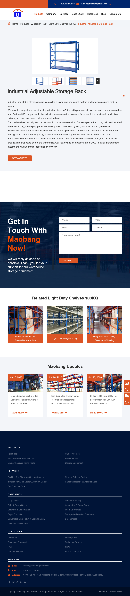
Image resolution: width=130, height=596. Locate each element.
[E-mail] (127, 383)
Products (38, 14)
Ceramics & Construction (19, 510)
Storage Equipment (74, 463)
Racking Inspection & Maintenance (81, 482)
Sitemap (103, 591)
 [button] (32, 81)
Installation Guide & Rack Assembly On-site (27, 482)
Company (51, 14)
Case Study (78, 14)
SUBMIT (68, 260)
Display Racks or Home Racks (21, 463)
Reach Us (13, 559)
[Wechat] (127, 396)
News (67, 547)
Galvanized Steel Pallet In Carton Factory (26, 519)
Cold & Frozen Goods (17, 505)
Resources (92, 14)
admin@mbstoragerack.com (94, 4)
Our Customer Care (16, 486)
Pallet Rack (13, 454)
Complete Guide (15, 551)
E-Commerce (71, 519)
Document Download (17, 542)
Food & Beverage (73, 510)
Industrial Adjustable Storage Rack (95, 23)
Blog (103, 14)
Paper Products (15, 514)
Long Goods (13, 500)
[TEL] (127, 389)
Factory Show (71, 538)
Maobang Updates (65, 366)
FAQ (10, 547)
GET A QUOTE (19, 158)
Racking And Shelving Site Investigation (26, 477)
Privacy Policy (116, 591)
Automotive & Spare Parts (77, 505)
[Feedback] (127, 402)
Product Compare (73, 551)
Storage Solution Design (76, 477)
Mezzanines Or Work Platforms (22, 458)
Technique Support (73, 542)
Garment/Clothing (73, 500)
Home (15, 23)
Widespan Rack (39, 23)
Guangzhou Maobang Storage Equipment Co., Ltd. (42, 591)
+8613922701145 (67, 4)
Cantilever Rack (72, 454)
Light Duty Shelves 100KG (62, 23)
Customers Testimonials (19, 523)
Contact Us (115, 14)
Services (64, 14)
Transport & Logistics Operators (79, 514)
